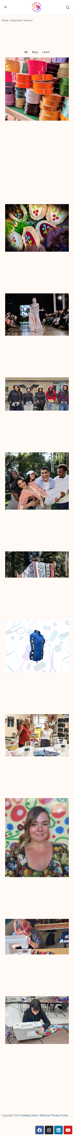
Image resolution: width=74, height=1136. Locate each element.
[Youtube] (68, 1130)
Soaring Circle (29, 1115)
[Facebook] (39, 1130)
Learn (46, 52)
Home (5, 20)
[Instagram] (49, 1130)
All (26, 52)
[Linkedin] (58, 1130)
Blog (35, 52)
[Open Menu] (5, 7)
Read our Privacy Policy (54, 1115)
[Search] (68, 7)
